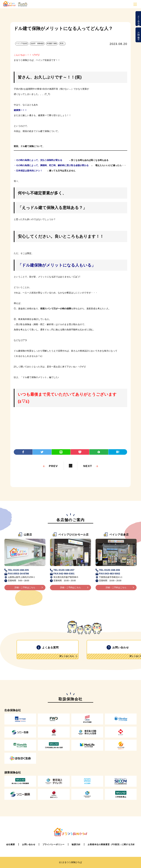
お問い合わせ (139, 35)
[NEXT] (87, 462)
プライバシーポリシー (54, 844)
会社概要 (10, 844)
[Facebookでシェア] (23, 452)
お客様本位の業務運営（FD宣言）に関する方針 (111, 844)
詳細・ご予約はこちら (25, 587)
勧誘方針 (76, 844)
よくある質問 (139, 18)
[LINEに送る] (61, 452)
